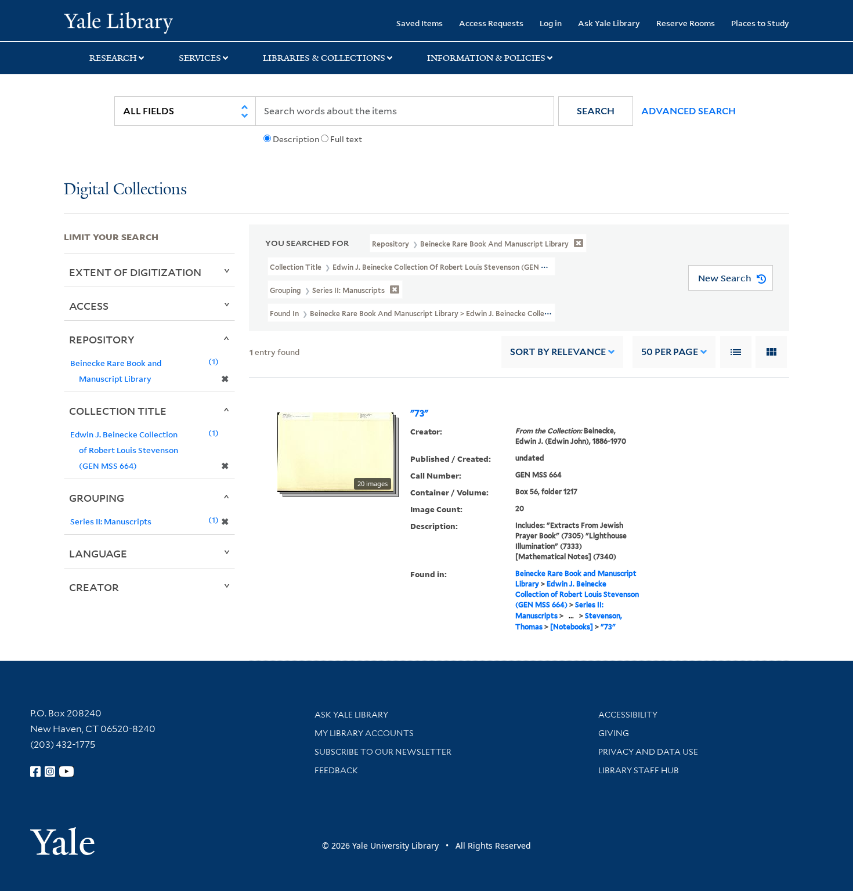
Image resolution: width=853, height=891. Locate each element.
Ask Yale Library (609, 22)
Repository (102, 339)
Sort (558, 351)
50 (669, 351)
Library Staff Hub (638, 770)
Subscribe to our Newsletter (383, 751)
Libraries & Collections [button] (324, 58)
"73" (419, 413)
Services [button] (200, 58)
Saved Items (419, 22)
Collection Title (118, 411)
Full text (346, 139)
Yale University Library (118, 22)
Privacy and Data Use (648, 751)
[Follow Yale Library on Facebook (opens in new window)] (35, 771)
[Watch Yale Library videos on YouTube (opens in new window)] (66, 771)
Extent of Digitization (135, 272)
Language (98, 553)
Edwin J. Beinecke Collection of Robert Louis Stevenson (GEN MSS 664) (577, 594)
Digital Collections (125, 190)
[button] (595, 111)
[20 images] (335, 451)
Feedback (336, 770)
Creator (94, 587)
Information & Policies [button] (486, 58)
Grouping (96, 498)
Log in (551, 22)
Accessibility (627, 714)
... (571, 615)
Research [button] (113, 58)
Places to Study (760, 22)
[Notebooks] (571, 626)
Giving (613, 733)
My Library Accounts (364, 733)
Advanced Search (688, 111)
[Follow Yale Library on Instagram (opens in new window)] (50, 771)
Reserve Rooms (685, 22)
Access (89, 306)
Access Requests (491, 22)
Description (296, 139)
